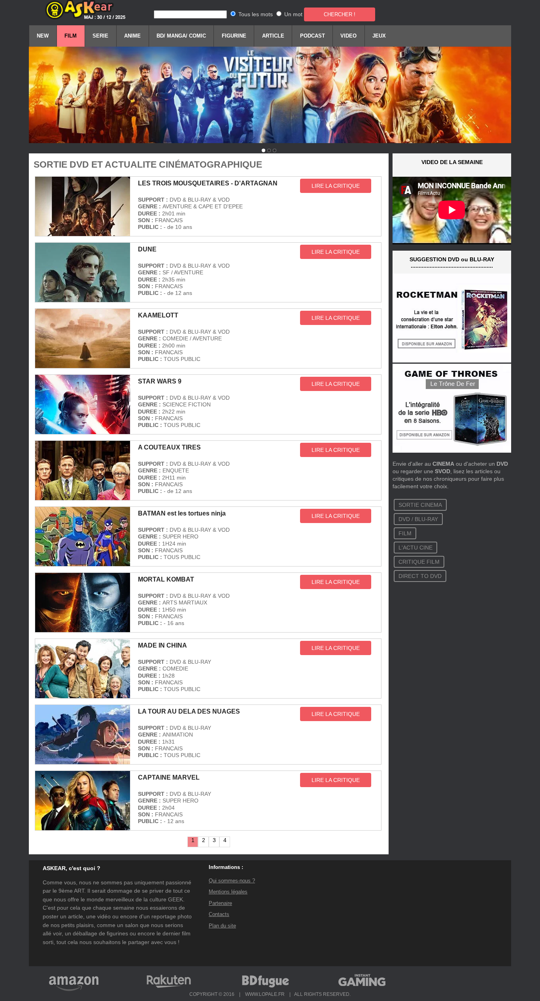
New (43, 36)
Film (70, 36)
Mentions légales (228, 892)
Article (273, 36)
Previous (129, 3)
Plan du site (222, 926)
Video (348, 36)
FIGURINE (234, 36)
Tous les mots (255, 14)
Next (410, 3)
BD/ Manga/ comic (181, 36)
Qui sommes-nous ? (232, 881)
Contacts (219, 914)
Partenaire (220, 903)
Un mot (293, 14)
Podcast (312, 36)
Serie (100, 36)
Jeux (379, 36)
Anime (132, 36)
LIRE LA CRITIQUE (336, 186)
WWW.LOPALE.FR (265, 994)
